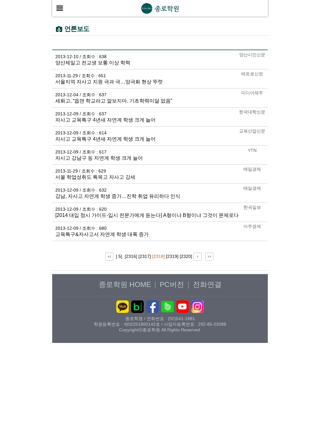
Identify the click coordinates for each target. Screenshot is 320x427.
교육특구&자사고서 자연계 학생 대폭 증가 (102, 234)
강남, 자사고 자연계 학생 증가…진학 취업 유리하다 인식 (117, 196)
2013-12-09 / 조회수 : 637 (81, 113)
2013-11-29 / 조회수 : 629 (80, 170)
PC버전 (172, 284)
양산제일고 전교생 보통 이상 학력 (92, 62)
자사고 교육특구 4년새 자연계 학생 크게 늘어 (105, 120)
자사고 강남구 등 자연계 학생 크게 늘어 (99, 158)
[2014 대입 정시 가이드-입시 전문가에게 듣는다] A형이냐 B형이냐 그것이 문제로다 (147, 215)
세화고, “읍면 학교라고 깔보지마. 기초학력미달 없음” (113, 100)
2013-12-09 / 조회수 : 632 (81, 190)
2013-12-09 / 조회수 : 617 (81, 151)
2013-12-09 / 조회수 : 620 (81, 209)
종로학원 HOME (125, 284)
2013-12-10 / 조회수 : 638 (81, 56)
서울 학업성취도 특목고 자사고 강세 (95, 177)
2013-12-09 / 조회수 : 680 (81, 228)
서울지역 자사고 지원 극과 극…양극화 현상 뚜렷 (109, 81)
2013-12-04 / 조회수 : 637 (81, 94)
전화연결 (207, 284)
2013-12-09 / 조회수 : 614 (81, 132)
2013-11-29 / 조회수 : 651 (80, 75)
